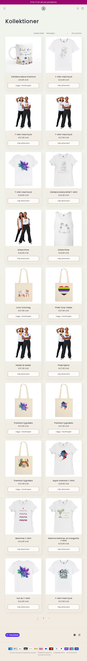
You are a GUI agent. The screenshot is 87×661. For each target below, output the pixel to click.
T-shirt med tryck (63, 77)
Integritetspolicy (59, 652)
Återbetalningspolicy (45, 652)
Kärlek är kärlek (23, 365)
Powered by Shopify (29, 653)
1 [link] (37, 618)
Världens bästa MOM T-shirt (63, 192)
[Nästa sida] (49, 618)
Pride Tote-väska (63, 307)
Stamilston (19, 653)
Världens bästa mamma (23, 77)
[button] (4, 8)
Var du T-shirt (23, 598)
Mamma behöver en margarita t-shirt (63, 539)
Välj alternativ (64, 85)
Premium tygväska (23, 423)
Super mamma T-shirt (64, 481)
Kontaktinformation (44, 655)
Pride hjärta (63, 365)
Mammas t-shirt (23, 538)
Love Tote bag (23, 307)
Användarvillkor (72, 652)
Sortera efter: (39, 33)
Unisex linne (23, 250)
